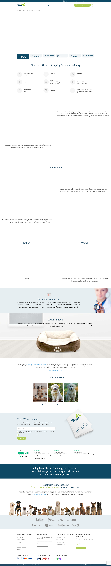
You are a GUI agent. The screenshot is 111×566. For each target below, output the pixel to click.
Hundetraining (20, 549)
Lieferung (19, 542)
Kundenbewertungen (60, 544)
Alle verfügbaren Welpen (83, 5)
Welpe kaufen (20, 537)
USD (85, 1)
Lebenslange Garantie (21, 547)
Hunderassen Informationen (42, 546)
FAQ (18, 544)
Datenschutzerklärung (36, 564)
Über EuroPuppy (59, 539)
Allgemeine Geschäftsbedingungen (24, 564)
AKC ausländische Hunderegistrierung (44, 541)
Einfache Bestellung (21, 539)
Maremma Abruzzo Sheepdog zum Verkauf (36, 364)
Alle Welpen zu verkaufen (55, 370)
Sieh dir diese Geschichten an (39, 494)
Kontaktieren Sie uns (60, 537)
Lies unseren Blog (60, 542)
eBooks (38, 543)
